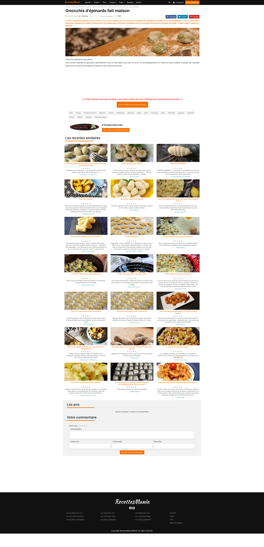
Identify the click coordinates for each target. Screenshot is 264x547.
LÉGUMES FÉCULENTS (151, 23)
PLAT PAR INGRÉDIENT (173, 21)
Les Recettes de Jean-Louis (88, 175)
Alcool (111, 113)
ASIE (92, 21)
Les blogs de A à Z (142, 513)
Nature (80, 117)
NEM (187, 23)
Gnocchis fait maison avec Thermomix (86, 312)
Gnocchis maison (86, 199)
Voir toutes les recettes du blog (115, 130)
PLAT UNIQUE (113, 21)
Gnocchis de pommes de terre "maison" (85, 237)
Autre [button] (121, 2)
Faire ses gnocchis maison (131, 164)
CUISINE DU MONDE (81, 21)
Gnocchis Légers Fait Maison (132, 199)
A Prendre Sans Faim (180, 212)
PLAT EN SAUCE (127, 21)
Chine (72, 117)
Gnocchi (191, 113)
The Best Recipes (134, 392)
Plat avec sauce (100, 117)
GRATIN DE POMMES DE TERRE (77, 23)
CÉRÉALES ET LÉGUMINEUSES (104, 23)
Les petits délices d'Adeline (134, 252)
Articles (138, 2)
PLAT (104, 21)
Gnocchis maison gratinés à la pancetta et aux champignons (86, 348)
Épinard (102, 113)
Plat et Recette (134, 210)
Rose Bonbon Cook (88, 214)
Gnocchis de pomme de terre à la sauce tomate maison (178, 313)
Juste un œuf (181, 397)
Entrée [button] (96, 2)
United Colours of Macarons (88, 360)
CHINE (180, 23)
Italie (139, 113)
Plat (71, 113)
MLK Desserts (180, 325)
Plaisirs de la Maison (88, 252)
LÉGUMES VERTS (134, 23)
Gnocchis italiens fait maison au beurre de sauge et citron (178, 200)
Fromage (154, 113)
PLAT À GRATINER (191, 21)
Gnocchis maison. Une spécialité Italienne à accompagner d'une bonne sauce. (132, 384)
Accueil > (68, 7)
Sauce (78, 113)
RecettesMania (72, 2)
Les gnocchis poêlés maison (178, 347)
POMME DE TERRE (169, 23)
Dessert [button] (113, 2)
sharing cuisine (134, 177)
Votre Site (157, 442)
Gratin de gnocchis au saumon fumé (132, 274)
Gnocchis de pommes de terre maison (86, 383)
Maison (88, 117)
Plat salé (171, 113)
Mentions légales (176, 523)
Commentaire (76, 429)
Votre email (117, 442)
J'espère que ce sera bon (88, 396)
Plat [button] (104, 2)
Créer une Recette (193, 2)
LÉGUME (121, 23)
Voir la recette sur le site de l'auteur (132, 105)
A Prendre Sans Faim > (78, 7)
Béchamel (120, 113)
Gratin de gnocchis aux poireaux (178, 274)
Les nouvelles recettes (74, 517)
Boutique (130, 2)
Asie (146, 113)
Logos (172, 517)
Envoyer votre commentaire (132, 453)
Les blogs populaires (143, 520)
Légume (181, 113)
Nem (163, 113)
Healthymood (134, 358)
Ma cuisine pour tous (180, 360)
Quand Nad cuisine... (88, 285)
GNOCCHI (194, 23)
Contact (173, 513)
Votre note (73, 426)
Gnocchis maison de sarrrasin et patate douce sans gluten (132, 348)
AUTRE (68, 21)
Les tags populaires (108, 520)
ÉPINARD (69, 26)
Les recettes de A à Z (74, 513)
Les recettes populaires (75, 520)
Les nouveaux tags (108, 517)
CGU (171, 520)
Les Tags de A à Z (108, 513)
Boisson (131, 113)
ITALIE (98, 21)
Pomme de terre (90, 113)
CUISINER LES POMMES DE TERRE (148, 21)
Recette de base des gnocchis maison (178, 237)
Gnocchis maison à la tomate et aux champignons (178, 383)
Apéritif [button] (88, 2)
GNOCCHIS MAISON (178, 164)
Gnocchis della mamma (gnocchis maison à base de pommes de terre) (86, 165)
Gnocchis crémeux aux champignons (86, 274)
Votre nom (75, 442)
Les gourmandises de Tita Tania (180, 177)
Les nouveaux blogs (143, 517)
